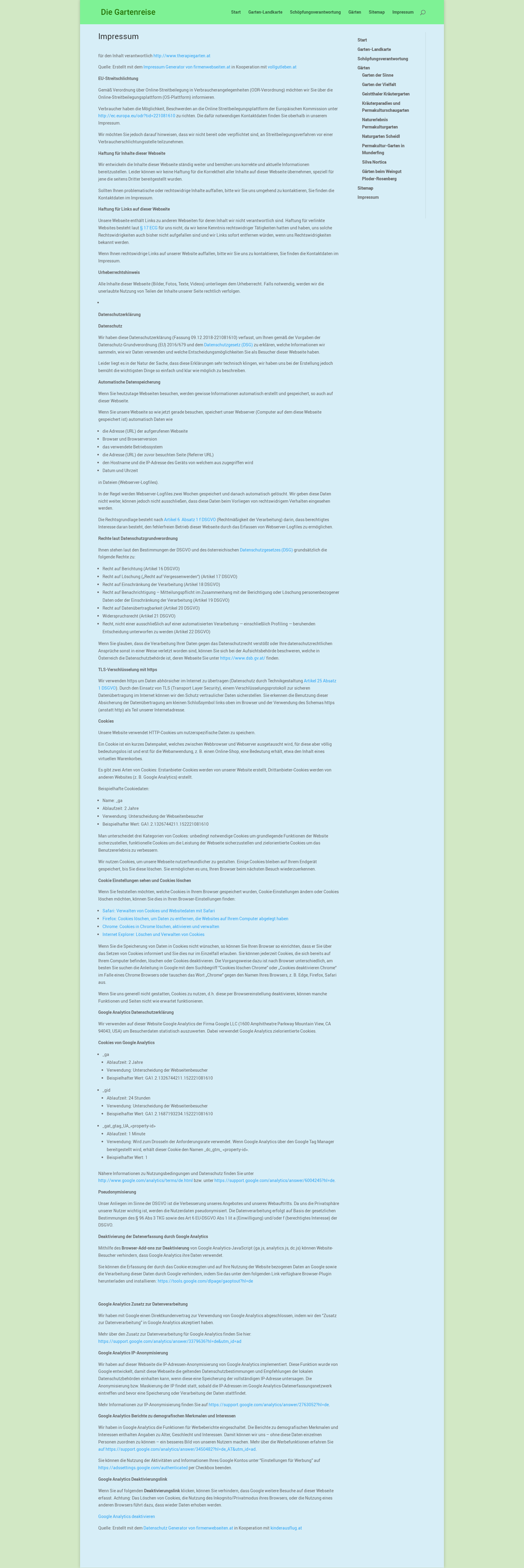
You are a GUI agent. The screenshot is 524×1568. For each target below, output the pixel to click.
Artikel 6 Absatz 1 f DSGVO (190, 519)
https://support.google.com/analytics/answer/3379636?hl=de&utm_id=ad (169, 1341)
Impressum (403, 12)
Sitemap (377, 12)
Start (236, 12)
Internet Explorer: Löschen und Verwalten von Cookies (153, 934)
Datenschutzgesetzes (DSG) (266, 550)
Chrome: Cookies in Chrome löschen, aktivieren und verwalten (160, 926)
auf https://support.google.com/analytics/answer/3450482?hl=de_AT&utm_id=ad (177, 1449)
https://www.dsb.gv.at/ (242, 658)
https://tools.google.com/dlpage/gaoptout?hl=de (205, 1281)
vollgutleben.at (282, 67)
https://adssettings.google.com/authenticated (143, 1467)
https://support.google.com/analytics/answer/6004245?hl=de (274, 1180)
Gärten (354, 12)
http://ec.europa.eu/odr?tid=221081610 (136, 115)
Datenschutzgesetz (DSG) (228, 345)
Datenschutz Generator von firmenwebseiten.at (188, 1528)
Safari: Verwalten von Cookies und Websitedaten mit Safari (158, 911)
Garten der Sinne (377, 75)
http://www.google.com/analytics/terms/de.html (145, 1180)
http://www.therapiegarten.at (181, 55)
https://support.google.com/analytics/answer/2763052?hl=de (269, 1404)
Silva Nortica (374, 162)
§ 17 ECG (149, 228)
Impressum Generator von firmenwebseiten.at (186, 67)
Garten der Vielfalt (379, 84)
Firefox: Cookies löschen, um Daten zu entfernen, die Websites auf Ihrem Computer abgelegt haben (195, 918)
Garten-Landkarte (265, 12)
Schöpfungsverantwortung (315, 12)
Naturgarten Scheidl (381, 136)
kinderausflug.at (286, 1528)
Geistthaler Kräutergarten (386, 94)
